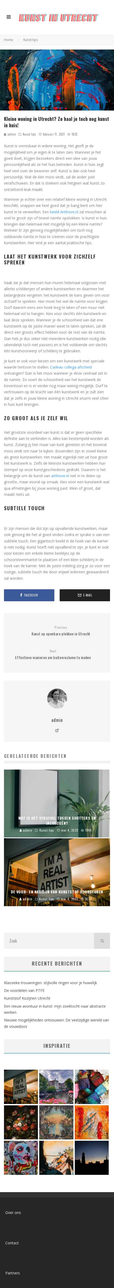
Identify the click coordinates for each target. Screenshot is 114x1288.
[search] (102, 941)
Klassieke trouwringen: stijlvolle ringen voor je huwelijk (50, 982)
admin (11, 134)
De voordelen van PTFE (24, 990)
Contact (12, 1242)
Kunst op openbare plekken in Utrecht (61, 631)
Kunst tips (29, 134)
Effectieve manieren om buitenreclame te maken (53, 654)
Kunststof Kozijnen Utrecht (27, 998)
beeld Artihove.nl (64, 211)
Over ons (13, 1212)
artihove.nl (60, 475)
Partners (12, 1272)
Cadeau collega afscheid (71, 367)
